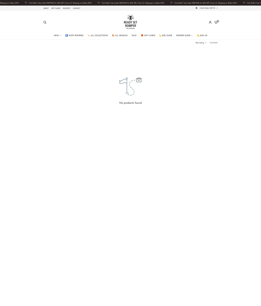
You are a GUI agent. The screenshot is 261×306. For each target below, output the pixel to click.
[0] (215, 22)
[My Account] (210, 22)
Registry (66, 8)
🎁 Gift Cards (148, 35)
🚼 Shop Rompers (74, 35)
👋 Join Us (202, 35)
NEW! (56, 35)
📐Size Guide (165, 35)
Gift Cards (55, 8)
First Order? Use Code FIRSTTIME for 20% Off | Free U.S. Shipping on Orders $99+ (54, 3)
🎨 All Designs (120, 35)
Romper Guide (183, 35)
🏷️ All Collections (97, 35)
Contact (76, 8)
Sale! (134, 35)
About (46, 8)
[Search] (46, 22)
